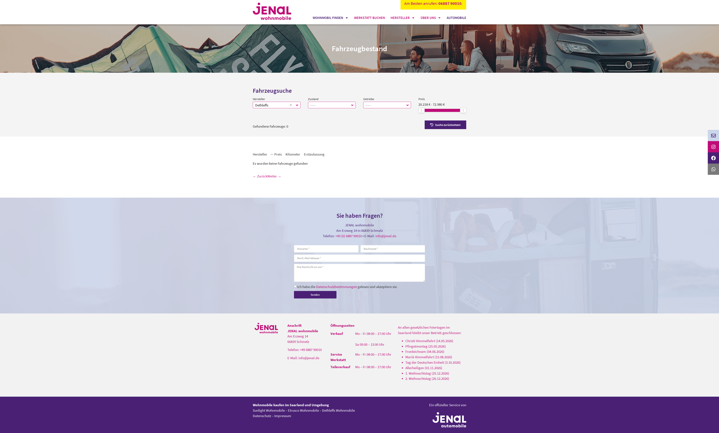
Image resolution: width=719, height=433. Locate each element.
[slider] (421, 110)
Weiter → (274, 176)
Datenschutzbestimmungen (336, 286)
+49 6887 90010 (311, 349)
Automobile (456, 18)
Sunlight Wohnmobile (269, 410)
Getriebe (368, 98)
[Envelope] (713, 135)
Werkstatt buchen (369, 18)
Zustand (313, 98)
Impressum (282, 416)
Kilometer (293, 154)
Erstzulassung (314, 154)
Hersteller (400, 18)
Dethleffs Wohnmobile (338, 410)
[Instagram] (713, 146)
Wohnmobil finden (328, 18)
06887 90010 (450, 3)
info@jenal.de (385, 236)
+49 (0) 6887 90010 (348, 236)
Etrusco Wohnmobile (303, 410)
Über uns (428, 18)
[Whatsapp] (713, 169)
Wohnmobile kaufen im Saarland (278, 405)
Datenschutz (262, 416)
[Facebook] (713, 158)
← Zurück (260, 176)
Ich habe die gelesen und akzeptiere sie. (347, 286)
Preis (421, 98)
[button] (297, 105)
